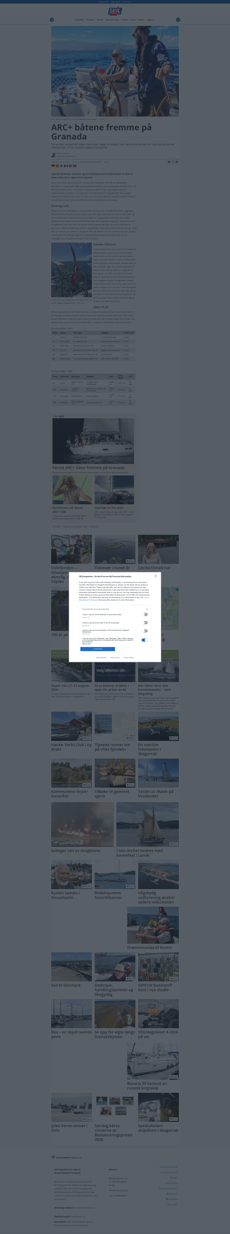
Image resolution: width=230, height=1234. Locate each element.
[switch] (145, 614)
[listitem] (115, 609)
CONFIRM (97, 649)
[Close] (156, 576)
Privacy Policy (128, 658)
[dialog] (115, 617)
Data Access (115, 658)
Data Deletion (101, 658)
